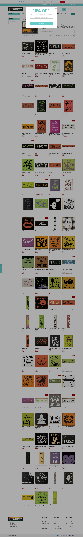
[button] (56, 8)
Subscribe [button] (41, 23)
